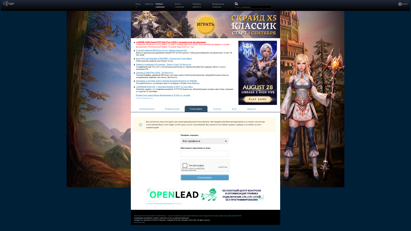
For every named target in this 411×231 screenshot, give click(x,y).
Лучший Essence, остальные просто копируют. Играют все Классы (167, 83)
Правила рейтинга (197, 5)
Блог (234, 108)
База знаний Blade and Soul (192, 216)
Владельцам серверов (218, 5)
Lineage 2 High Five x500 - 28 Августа (154, 72)
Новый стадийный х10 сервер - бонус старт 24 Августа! (163, 64)
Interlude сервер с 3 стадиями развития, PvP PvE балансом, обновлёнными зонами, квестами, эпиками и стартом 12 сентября (184, 90)
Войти (404, 4)
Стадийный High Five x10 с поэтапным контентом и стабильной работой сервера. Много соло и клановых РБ (181, 68)
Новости (149, 4)
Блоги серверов (179, 5)
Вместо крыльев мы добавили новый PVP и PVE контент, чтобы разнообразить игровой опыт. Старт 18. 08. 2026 (184, 53)
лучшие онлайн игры (220, 216)
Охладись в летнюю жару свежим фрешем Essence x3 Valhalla (166, 81)
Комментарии (146, 108)
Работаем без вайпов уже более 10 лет (154, 61)
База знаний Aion (140, 216)
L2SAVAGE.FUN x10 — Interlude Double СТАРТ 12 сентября (164, 87)
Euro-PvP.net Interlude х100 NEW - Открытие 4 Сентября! (164, 58)
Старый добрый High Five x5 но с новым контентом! (161, 50)
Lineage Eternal (208, 216)
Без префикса (191, 141)
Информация (172, 108)
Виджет (251, 108)
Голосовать (196, 108)
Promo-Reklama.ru (144, 98)
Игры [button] (138, 4)
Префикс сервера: (190, 135)
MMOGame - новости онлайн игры (170, 216)
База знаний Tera (152, 216)
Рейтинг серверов (160, 5)
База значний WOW (235, 216)
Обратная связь (139, 222)
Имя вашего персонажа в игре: (196, 148)
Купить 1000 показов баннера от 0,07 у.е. (164, 204)
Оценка (217, 108)
